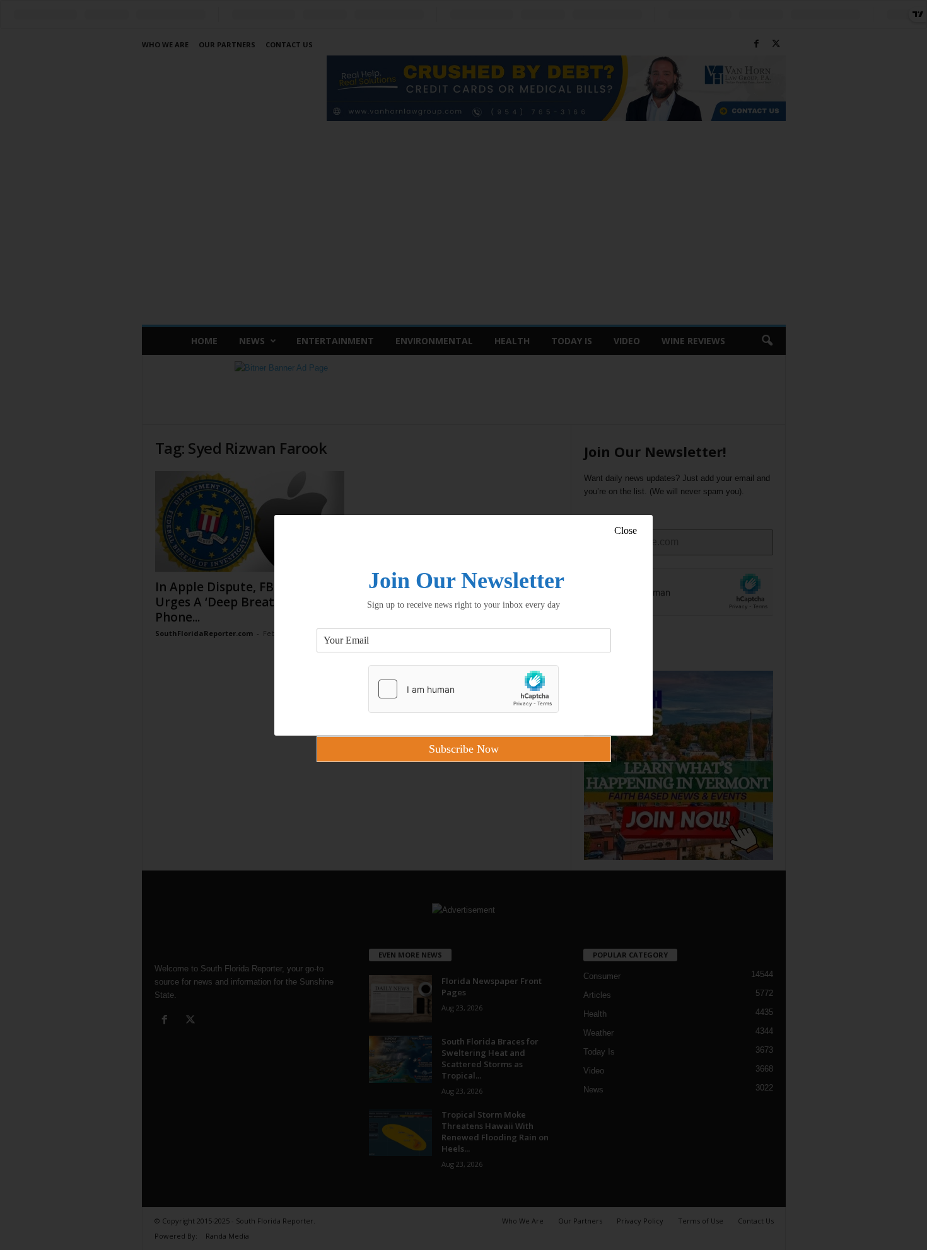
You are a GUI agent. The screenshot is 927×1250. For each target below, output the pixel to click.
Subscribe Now (464, 749)
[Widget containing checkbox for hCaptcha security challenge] (463, 689)
